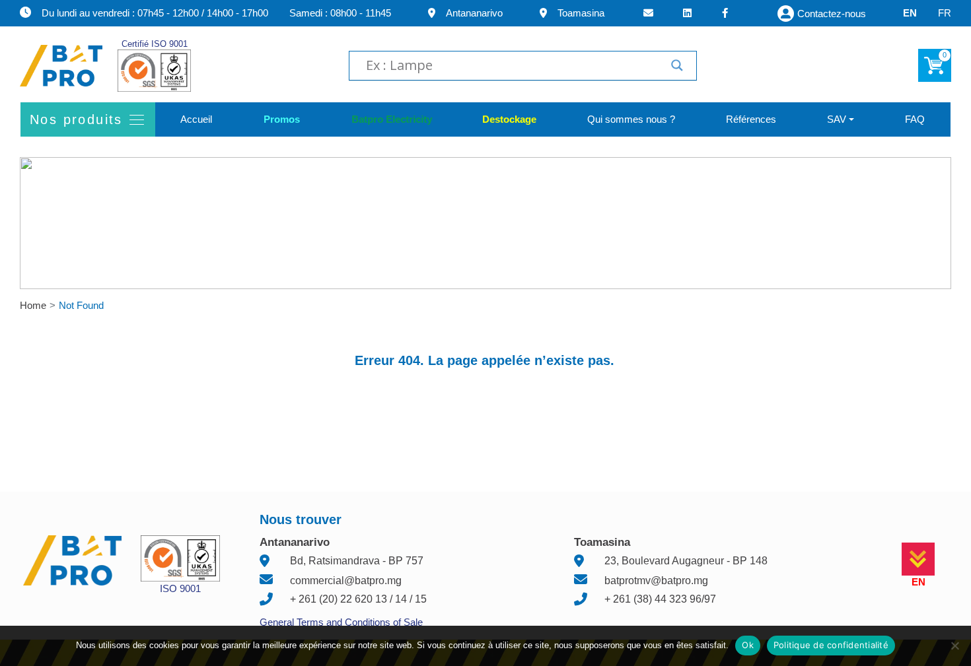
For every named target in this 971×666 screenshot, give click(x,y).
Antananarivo (474, 12)
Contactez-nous (831, 13)
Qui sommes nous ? (631, 119)
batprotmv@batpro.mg (656, 580)
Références (751, 119)
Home (33, 305)
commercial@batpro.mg (346, 580)
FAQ (915, 119)
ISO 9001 (180, 588)
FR (944, 12)
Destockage (509, 119)
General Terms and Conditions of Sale (341, 622)
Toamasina (580, 12)
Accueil (196, 119)
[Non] (954, 645)
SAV (836, 119)
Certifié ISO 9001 (155, 44)
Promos (281, 119)
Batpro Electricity (391, 119)
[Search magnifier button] (677, 65)
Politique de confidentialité (830, 645)
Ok (748, 645)
